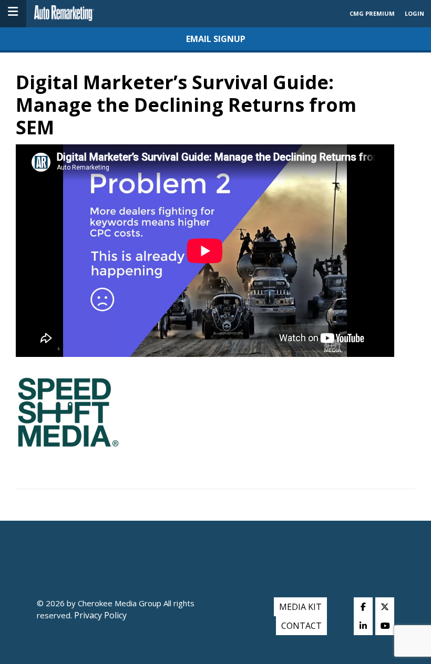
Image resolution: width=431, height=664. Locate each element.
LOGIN (414, 13)
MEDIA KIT (300, 607)
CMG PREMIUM (372, 13)
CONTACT (301, 625)
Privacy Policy (99, 615)
